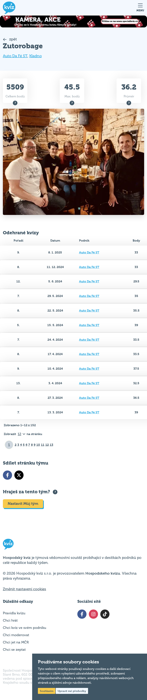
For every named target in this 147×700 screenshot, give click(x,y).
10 (38, 445)
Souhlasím (46, 691)
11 (42, 445)
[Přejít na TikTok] (104, 614)
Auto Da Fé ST (15, 56)
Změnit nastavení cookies (24, 589)
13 (51, 445)
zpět (12, 39)
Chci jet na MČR (16, 642)
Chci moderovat (16, 635)
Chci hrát (10, 620)
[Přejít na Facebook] (7, 475)
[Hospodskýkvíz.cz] (9, 8)
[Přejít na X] (19, 475)
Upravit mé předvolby (72, 691)
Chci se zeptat (14, 649)
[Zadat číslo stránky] (9, 445)
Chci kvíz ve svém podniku (24, 628)
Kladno (35, 56)
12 (47, 445)
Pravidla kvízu (14, 613)
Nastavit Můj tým (23, 503)
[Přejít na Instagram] (93, 614)
